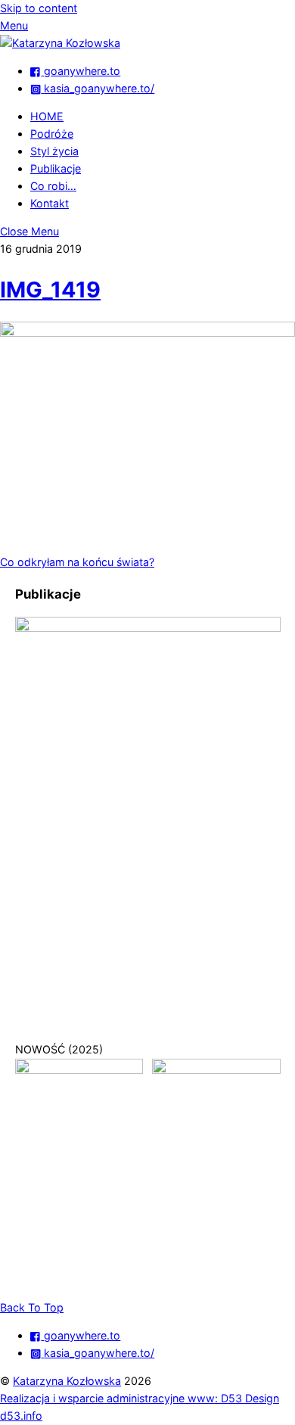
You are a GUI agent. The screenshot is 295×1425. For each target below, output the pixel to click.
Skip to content (38, 8)
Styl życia (54, 151)
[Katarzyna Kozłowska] (60, 42)
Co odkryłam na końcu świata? (77, 561)
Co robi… (53, 185)
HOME (47, 116)
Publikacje (55, 168)
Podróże (51, 133)
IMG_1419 (50, 289)
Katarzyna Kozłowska (67, 1380)
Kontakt (49, 203)
